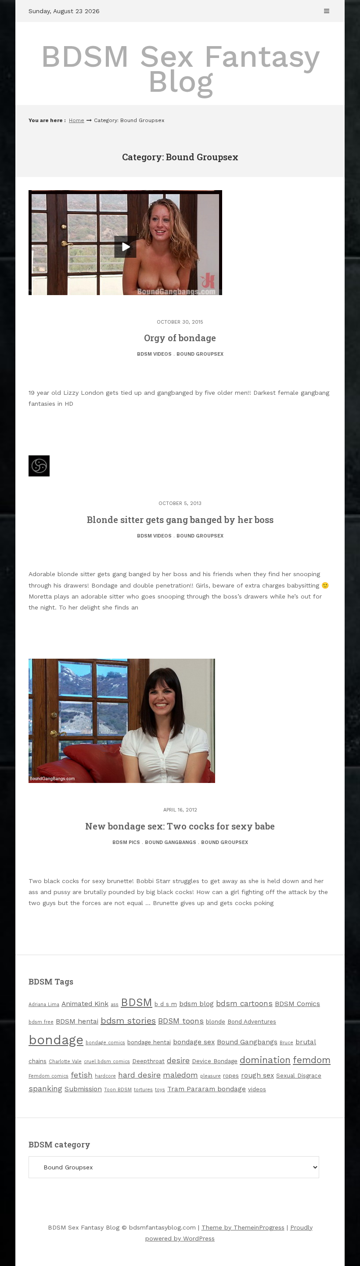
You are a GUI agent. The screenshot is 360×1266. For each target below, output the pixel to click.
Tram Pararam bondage (206, 1089)
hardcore (105, 1076)
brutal (305, 1042)
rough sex (257, 1075)
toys (160, 1090)
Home (76, 120)
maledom (180, 1075)
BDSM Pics (126, 842)
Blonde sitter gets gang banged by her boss (180, 519)
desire (178, 1060)
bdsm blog (196, 1004)
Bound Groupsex (199, 354)
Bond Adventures (251, 1021)
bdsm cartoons (244, 1003)
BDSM (136, 1002)
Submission (83, 1089)
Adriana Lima (44, 1004)
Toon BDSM (118, 1090)
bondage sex (194, 1042)
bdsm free (41, 1022)
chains (38, 1061)
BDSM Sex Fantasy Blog (180, 68)
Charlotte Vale (65, 1061)
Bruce (286, 1043)
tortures (143, 1090)
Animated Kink (84, 1004)
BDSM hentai (77, 1021)
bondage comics (105, 1043)
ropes (231, 1075)
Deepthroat (148, 1061)
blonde (215, 1021)
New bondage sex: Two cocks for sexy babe (180, 826)
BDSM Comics (297, 1004)
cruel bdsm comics (107, 1061)
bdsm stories (128, 1020)
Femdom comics (48, 1076)
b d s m (166, 1004)
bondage (56, 1039)
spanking (45, 1088)
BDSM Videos (154, 354)
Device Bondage (215, 1061)
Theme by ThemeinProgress (243, 1227)
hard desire (139, 1075)
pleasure (210, 1076)
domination (265, 1059)
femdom (312, 1059)
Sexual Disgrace (298, 1075)
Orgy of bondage (180, 337)
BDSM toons (181, 1021)
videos (257, 1089)
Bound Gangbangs (170, 842)
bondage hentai (149, 1042)
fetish (82, 1075)
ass (115, 1004)
